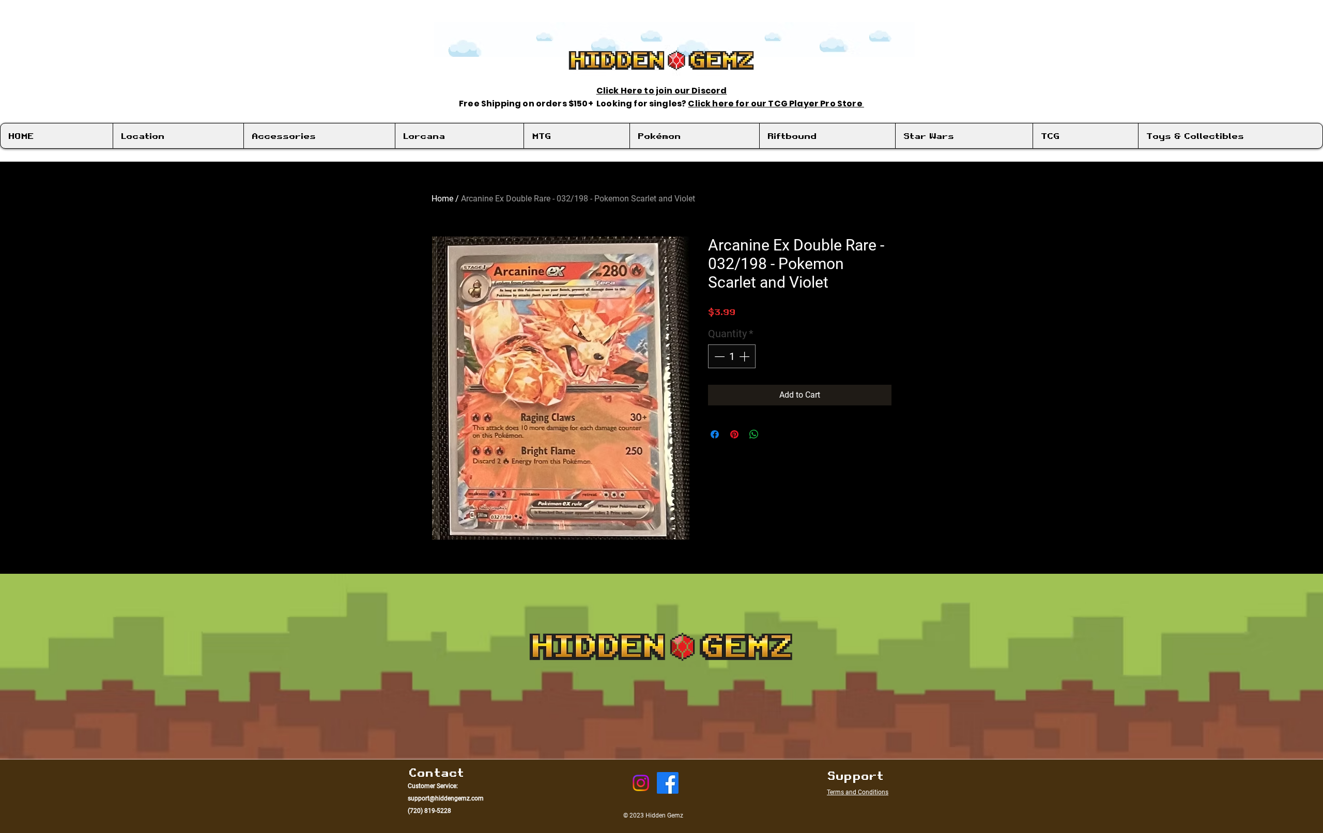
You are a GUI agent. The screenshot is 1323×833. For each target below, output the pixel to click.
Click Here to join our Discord (661, 91)
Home (442, 198)
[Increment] (745, 356)
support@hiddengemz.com (446, 798)
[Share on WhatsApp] (754, 434)
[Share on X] (773, 434)
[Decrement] (718, 356)
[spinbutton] (731, 356)
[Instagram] (641, 783)
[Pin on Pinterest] (734, 434)
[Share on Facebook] (715, 434)
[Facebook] (668, 783)
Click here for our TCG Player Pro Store (776, 103)
